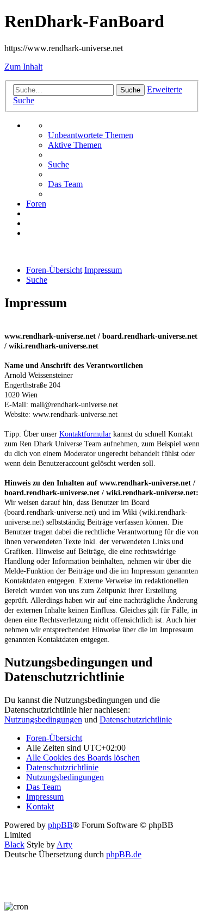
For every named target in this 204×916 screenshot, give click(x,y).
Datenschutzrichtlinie (136, 719)
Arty (64, 844)
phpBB (60, 825)
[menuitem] (90, 135)
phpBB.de (123, 854)
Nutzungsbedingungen (43, 719)
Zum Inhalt (23, 66)
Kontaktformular (85, 434)
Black (14, 844)
